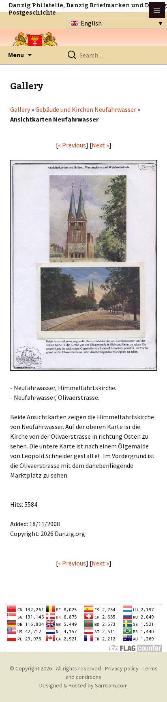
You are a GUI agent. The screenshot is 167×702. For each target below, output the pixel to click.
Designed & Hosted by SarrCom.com (83, 685)
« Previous (72, 145)
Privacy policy (122, 668)
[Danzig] (35, 45)
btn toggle (157, 10)
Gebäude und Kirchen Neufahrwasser (85, 109)
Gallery (20, 109)
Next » (100, 145)
